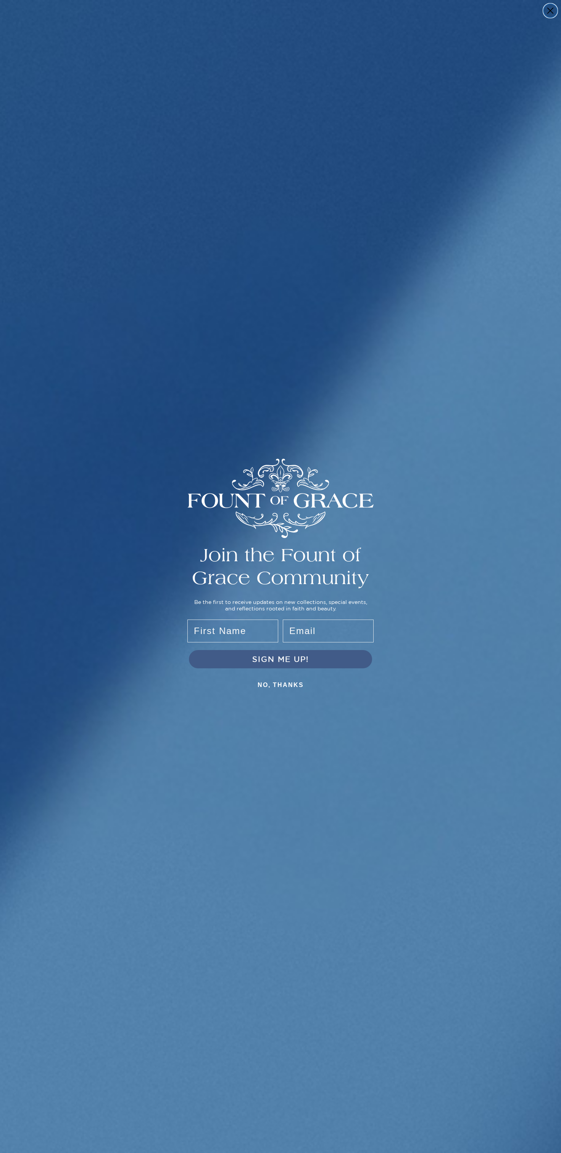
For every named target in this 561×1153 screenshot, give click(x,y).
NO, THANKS (281, 685)
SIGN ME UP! (280, 659)
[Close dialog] (550, 11)
